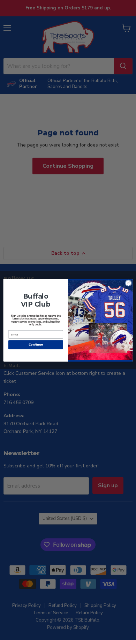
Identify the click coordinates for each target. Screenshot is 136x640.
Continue (36, 344)
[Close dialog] (128, 283)
